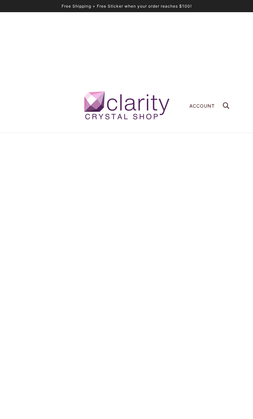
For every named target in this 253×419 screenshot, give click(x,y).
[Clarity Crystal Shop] (126, 105)
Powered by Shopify (126, 396)
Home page (110, 208)
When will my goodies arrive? (163, 313)
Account (202, 106)
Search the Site (148, 320)
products (178, 208)
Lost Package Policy (154, 327)
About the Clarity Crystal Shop (164, 285)
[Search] (226, 105)
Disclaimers (144, 348)
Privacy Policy (147, 354)
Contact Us (144, 361)
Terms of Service (150, 341)
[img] (23, 337)
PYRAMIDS (143, 306)
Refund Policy (146, 334)
